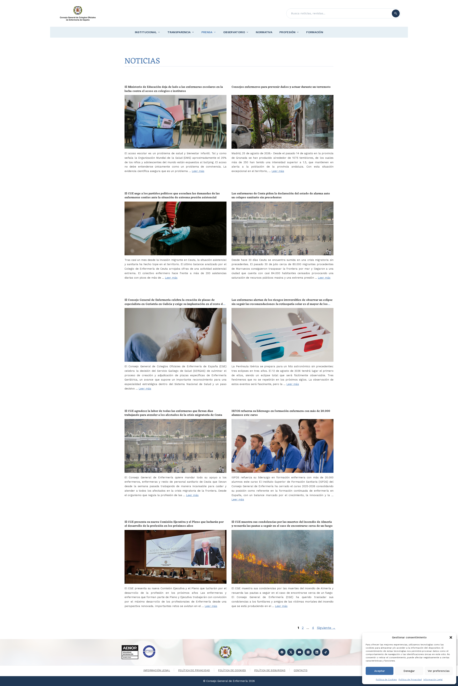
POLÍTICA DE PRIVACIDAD (194, 670)
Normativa (264, 32)
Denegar (409, 671)
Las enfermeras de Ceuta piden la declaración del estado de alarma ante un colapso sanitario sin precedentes (281, 195)
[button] (451, 637)
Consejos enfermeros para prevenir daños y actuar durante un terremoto (281, 87)
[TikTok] (325, 652)
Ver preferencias (439, 671)
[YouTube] (299, 652)
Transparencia (179, 32)
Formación (314, 32)
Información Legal (433, 679)
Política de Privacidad (410, 679)
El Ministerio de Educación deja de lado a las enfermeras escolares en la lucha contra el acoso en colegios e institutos (174, 89)
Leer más (198, 171)
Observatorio (234, 32)
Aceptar (379, 671)
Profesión (287, 32)
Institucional (146, 32)
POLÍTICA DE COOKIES (232, 670)
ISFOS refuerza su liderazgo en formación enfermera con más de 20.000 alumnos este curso (281, 413)
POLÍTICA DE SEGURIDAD (270, 670)
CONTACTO (301, 670)
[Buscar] (396, 13)
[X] (290, 652)
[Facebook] (282, 652)
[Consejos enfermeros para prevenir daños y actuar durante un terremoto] (282, 122)
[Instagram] (308, 652)
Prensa (207, 32)
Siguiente (326, 628)
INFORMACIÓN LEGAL (156, 670)
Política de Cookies (386, 679)
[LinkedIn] (316, 652)
